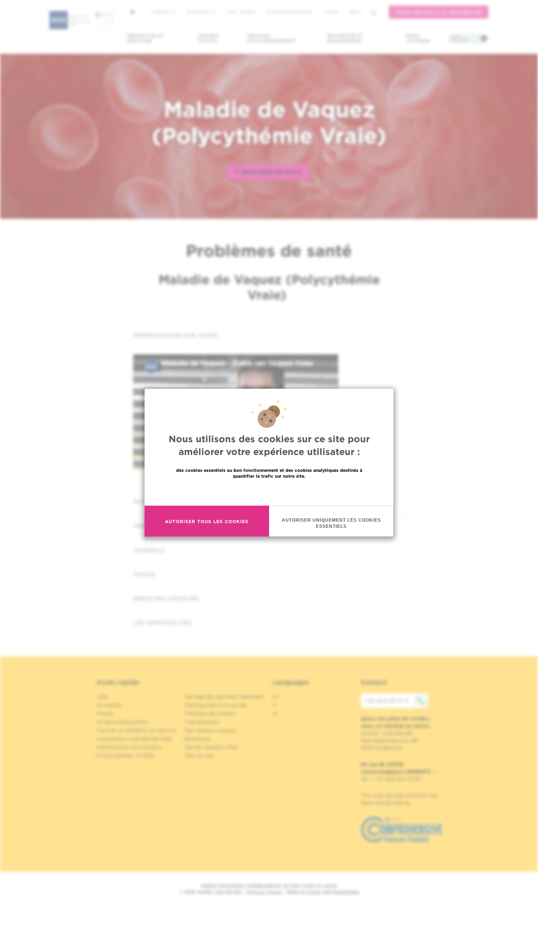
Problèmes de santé (271, 172)
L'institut (161, 12)
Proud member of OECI (125, 755)
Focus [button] (144, 574)
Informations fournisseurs (129, 747)
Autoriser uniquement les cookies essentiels (331, 523)
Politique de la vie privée (215, 705)
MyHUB (331, 12)
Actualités (199, 12)
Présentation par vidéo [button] (175, 335)
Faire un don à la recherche (438, 12)
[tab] (269, 335)
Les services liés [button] (162, 622)
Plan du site (199, 755)
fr (353, 12)
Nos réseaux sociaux (210, 730)
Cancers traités (208, 38)
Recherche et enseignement (345, 38)
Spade (314, 892)
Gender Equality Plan (211, 747)
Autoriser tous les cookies (207, 521)
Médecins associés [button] (166, 598)
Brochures (197, 739)
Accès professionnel (289, 12)
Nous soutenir (418, 38)
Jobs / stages (240, 12)
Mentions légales (264, 892)
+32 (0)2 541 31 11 (386, 701)
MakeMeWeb (345, 892)
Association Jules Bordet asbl (134, 739)
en (276, 697)
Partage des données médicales (224, 697)
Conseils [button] (148, 550)
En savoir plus (269, 492)
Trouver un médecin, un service (136, 730)
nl (275, 713)
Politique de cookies (210, 713)
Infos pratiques (459, 38)
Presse (104, 713)
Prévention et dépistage (145, 38)
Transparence (201, 722)
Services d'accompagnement (271, 38)
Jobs (102, 697)
